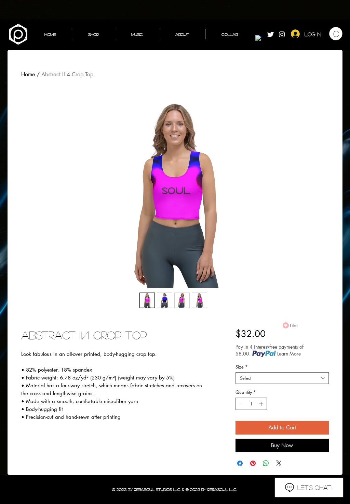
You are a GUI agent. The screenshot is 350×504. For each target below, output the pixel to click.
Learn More (289, 353)
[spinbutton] (251, 404)
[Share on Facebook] (240, 463)
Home (28, 74)
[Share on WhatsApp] (266, 463)
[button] (335, 33)
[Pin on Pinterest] (253, 463)
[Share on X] (279, 463)
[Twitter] (270, 34)
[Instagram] (282, 34)
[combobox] (282, 378)
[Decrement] (241, 404)
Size (241, 367)
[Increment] (262, 404)
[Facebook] (259, 39)
